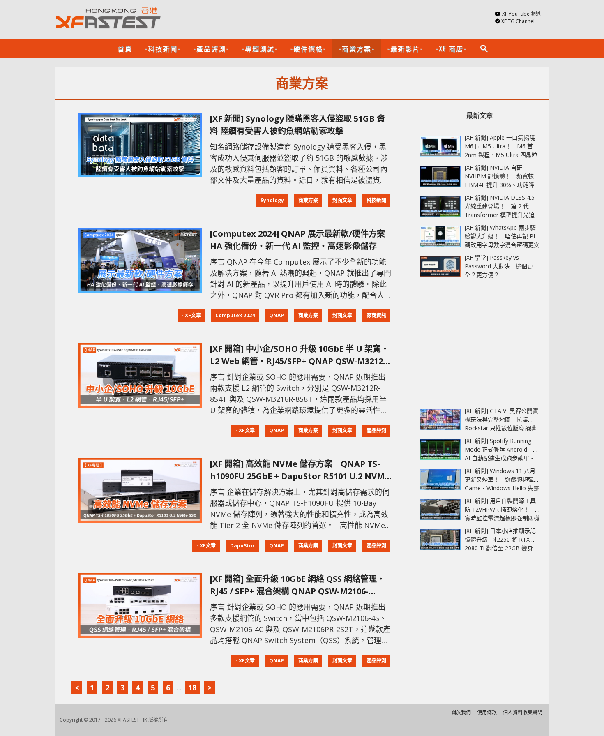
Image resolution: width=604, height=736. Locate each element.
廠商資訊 (376, 315)
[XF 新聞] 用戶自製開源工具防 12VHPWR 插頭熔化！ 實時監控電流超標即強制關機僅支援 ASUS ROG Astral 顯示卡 (502, 518)
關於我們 (461, 712)
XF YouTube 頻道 (521, 13)
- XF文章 (191, 315)
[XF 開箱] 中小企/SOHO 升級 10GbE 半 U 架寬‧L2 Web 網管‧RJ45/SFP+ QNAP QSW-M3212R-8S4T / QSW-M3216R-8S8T (301, 355)
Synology (272, 200)
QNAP (276, 315)
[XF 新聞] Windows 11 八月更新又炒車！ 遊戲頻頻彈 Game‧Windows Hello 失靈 (502, 479)
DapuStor (242, 545)
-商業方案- (357, 48)
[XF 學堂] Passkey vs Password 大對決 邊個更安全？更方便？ (502, 266)
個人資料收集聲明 (522, 712)
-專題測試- (260, 48)
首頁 (125, 48)
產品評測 (376, 430)
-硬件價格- (308, 48)
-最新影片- (405, 48)
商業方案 (308, 200)
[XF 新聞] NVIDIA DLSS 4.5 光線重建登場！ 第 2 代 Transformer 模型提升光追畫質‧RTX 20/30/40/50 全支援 (500, 215)
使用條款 (487, 712)
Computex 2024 (235, 315)
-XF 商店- (451, 48)
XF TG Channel (518, 21)
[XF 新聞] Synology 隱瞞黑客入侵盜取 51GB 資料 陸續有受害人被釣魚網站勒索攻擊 (297, 124)
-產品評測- (211, 48)
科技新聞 (376, 200)
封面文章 (342, 200)
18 (192, 687)
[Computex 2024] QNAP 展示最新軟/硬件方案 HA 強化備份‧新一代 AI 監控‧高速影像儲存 (297, 239)
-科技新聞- (163, 48)
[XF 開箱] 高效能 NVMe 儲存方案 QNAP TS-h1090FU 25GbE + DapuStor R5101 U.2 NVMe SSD (300, 470)
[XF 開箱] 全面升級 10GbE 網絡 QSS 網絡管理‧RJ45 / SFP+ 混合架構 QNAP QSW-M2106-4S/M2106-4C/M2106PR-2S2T (297, 585)
